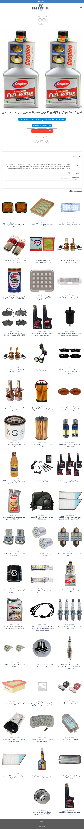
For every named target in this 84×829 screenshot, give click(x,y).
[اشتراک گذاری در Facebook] (44, 141)
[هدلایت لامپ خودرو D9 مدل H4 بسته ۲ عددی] (14, 391)
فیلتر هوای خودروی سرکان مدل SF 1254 (14, 704)
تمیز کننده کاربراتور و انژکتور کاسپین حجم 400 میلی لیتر (69, 591)
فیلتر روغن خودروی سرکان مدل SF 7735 (14, 445)
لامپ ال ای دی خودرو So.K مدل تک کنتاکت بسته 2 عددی (42, 554)
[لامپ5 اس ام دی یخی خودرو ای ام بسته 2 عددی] (14, 537)
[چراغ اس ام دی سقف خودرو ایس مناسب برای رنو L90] (69, 280)
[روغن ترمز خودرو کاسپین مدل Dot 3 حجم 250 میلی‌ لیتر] (14, 464)
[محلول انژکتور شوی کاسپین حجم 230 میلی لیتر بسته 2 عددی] (42, 317)
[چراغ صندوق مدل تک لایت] (69, 723)
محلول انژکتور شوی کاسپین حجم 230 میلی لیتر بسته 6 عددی (69, 482)
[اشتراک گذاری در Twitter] (40, 141)
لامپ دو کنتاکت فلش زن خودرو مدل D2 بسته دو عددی (14, 261)
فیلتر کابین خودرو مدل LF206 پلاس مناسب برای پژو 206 (14, 777)
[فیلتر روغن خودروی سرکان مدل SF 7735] (14, 428)
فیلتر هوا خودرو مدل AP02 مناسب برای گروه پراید (42, 225)
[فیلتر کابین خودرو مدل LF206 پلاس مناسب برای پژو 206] (14, 759)
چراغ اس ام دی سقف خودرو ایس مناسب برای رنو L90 (69, 298)
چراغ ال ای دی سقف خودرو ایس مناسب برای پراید (42, 298)
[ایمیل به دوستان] (36, 141)
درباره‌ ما (42, 822)
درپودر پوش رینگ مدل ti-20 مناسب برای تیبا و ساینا (42, 665)
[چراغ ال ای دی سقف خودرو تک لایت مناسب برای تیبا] (42, 723)
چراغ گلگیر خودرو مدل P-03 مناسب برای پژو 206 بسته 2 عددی (69, 409)
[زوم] (80, 107)
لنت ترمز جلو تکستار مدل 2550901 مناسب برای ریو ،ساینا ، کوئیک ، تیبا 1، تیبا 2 (69, 371)
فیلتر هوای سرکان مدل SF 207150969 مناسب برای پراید (42, 261)
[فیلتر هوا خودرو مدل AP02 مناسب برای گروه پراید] (42, 207)
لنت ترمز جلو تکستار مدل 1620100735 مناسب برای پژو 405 (14, 334)
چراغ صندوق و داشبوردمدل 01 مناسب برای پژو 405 (69, 777)
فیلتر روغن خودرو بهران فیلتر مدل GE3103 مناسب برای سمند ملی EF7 (42, 409)
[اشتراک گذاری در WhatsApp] (47, 141)
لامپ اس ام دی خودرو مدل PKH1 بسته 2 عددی (14, 665)
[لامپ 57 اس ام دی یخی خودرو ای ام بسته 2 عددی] (69, 428)
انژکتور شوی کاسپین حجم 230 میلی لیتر (70, 813)
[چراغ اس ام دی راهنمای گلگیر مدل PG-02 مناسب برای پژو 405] (14, 207)
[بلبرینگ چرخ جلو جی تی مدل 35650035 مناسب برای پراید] (42, 795)
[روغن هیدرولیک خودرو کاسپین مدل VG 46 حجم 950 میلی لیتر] (14, 500)
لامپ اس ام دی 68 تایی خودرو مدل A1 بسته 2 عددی (42, 591)
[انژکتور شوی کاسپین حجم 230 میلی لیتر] (69, 795)
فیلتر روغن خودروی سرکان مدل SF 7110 (42, 445)
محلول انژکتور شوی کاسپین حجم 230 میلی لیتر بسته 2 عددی (42, 334)
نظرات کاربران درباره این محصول (30, 119)
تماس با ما (42, 826)
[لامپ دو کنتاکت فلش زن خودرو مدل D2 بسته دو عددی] (14, 244)
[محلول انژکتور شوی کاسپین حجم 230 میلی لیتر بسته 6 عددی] (69, 464)
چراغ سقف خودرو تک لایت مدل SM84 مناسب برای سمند (14, 740)
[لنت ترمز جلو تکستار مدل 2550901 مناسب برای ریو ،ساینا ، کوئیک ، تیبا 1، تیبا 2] (69, 353)
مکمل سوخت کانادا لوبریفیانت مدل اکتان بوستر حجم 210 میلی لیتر (42, 704)
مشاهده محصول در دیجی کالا (42, 131)
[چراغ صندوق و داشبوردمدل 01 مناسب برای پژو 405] (69, 759)
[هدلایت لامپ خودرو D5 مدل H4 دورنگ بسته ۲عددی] (69, 244)
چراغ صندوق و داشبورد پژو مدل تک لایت (69, 225)
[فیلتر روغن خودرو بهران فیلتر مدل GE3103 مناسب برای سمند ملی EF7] (42, 391)
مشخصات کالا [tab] (77, 157)
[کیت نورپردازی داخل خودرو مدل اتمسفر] (42, 464)
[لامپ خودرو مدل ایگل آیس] (42, 353)
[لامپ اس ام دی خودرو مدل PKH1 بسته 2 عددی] (14, 648)
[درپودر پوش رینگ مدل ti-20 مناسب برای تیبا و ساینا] (42, 648)
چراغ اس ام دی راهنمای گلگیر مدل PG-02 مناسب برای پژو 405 (14, 225)
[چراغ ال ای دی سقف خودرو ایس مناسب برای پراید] (42, 280)
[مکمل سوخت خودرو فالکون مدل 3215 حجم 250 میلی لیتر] (42, 759)
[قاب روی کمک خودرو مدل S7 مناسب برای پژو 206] (42, 500)
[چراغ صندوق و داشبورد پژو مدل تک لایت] (69, 207)
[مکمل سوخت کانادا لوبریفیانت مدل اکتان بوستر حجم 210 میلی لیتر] (42, 686)
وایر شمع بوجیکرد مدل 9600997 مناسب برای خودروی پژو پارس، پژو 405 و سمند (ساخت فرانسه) (42, 628)
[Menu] (81, 8)
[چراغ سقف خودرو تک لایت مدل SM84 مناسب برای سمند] (14, 723)
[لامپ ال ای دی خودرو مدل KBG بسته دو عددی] (69, 537)
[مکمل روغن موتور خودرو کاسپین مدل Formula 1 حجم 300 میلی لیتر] (14, 280)
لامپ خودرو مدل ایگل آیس (42, 370)
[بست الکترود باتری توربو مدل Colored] (69, 686)
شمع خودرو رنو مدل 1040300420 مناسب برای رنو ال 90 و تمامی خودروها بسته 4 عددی (69, 666)
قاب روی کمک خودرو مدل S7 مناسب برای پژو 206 (42, 518)
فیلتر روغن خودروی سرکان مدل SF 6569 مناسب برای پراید (14, 591)
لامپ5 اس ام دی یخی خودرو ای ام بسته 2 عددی (14, 554)
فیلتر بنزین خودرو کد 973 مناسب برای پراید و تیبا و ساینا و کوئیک (69, 334)
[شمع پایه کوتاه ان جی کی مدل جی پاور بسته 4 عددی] (69, 610)
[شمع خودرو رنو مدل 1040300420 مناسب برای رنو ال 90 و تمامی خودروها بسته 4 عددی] (69, 648)
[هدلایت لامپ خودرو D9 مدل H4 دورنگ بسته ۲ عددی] (14, 353)
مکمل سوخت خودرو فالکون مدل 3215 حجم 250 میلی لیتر (42, 777)
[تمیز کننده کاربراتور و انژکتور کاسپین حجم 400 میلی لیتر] (69, 573)
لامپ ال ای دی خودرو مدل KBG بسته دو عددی (69, 554)
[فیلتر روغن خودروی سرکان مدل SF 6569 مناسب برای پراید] (14, 573)
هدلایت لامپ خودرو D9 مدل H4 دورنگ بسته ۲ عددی (14, 370)
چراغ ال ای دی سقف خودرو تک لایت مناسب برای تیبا (42, 740)
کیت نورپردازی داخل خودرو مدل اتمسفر (42, 482)
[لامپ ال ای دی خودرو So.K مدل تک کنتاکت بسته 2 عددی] (42, 537)
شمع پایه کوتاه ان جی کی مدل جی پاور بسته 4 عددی (69, 627)
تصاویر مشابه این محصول (42, 125)
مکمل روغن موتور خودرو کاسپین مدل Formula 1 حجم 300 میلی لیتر (14, 298)
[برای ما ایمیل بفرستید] (39, 1)
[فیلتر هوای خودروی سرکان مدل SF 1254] (14, 686)
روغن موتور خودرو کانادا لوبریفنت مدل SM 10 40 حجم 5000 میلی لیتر (14, 627)
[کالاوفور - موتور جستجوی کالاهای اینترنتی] (42, 8)
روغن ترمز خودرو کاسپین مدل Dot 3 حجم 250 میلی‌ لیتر (14, 482)
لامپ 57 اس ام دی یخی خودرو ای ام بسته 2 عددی (70, 445)
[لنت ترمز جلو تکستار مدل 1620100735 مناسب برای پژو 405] (14, 317)
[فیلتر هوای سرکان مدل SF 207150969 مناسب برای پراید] (42, 244)
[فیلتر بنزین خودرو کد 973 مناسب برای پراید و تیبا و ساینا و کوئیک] (69, 317)
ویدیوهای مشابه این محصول (54, 119)
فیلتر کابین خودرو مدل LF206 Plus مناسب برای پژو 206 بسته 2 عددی (70, 518)
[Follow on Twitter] (41, 1)
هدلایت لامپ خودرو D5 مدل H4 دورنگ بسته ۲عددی (70, 261)
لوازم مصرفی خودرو (42, 16)
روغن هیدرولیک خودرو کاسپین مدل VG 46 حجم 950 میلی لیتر (14, 518)
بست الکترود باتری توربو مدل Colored (69, 703)
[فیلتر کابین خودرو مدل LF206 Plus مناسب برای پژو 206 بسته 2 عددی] (69, 500)
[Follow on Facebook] (45, 1)
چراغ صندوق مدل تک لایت (70, 739)
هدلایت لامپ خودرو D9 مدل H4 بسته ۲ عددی (14, 409)
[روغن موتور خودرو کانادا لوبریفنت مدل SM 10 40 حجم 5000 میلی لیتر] (14, 610)
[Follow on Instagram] (43, 1)
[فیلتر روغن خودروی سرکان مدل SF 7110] (42, 428)
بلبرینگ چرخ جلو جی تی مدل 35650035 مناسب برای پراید (42, 813)
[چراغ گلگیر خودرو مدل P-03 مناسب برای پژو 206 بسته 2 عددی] (69, 391)
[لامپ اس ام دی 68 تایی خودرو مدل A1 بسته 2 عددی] (42, 573)
